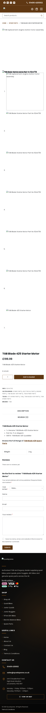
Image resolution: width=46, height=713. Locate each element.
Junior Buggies (9, 611)
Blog (5, 649)
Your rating (5, 488)
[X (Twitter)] (8, 3)
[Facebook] (4, 3)
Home (6, 637)
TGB (21, 396)
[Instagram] (11, 3)
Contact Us (8, 645)
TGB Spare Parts (30, 394)
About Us (7, 641)
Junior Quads (9, 607)
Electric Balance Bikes (12, 620)
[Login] (32, 9)
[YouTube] (14, 3)
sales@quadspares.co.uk (18, 672)
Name (4, 494)
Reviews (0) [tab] (23, 417)
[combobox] (21, 15)
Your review (7, 514)
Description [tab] (23, 411)
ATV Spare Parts (14, 396)
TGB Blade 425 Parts (15, 394)
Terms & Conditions (11, 653)
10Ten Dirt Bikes (10, 615)
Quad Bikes (8, 603)
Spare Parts (17, 391)
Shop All (7, 599)
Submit (7, 547)
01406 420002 (13, 666)
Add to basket (29, 377)
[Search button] (42, 16)
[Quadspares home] (12, 561)
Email (4, 504)
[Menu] (41, 9)
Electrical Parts (29, 391)
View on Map (27, 697)
